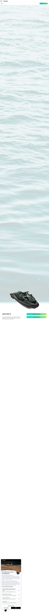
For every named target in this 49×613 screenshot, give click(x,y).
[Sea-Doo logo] (6, 1)
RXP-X (2, 3)
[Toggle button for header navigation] (1, 1)
